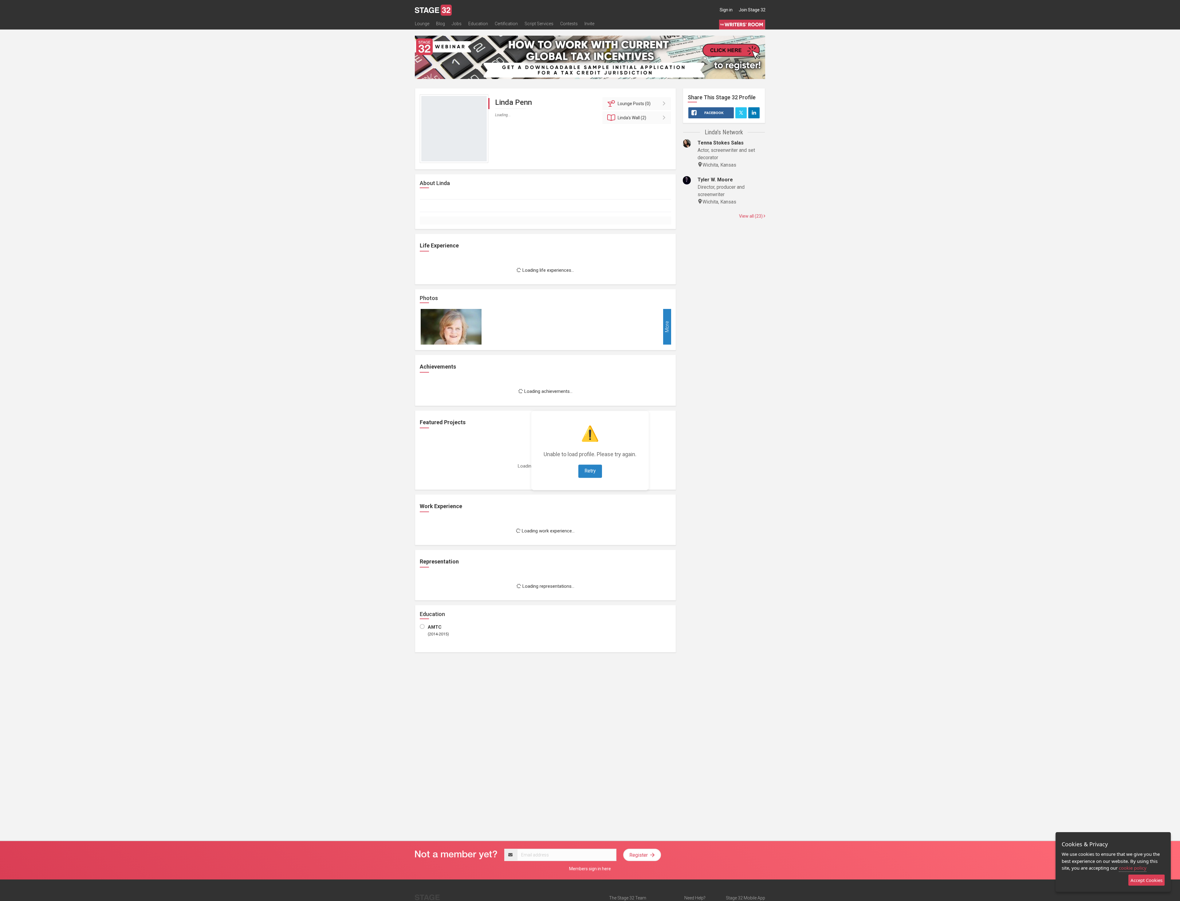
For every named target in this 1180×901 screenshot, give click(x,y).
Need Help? (695, 897)
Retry (590, 471)
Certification (506, 23)
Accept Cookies (1146, 880)
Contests (569, 23)
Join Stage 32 (752, 9)
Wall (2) (632, 117)
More (667, 327)
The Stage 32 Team (627, 897)
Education (478, 23)
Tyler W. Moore (715, 180)
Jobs (457, 23)
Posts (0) (634, 103)
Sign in (726, 9)
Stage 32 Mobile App (745, 897)
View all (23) (751, 216)
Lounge (422, 23)
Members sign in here (590, 868)
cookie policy (1133, 868)
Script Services (539, 23)
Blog (440, 23)
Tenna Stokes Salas (721, 143)
